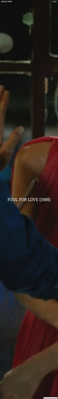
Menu (55, 1)
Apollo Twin (6, 1)
